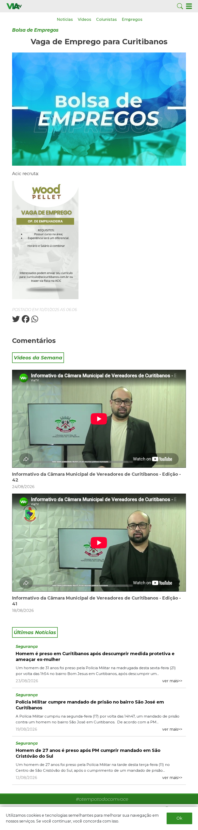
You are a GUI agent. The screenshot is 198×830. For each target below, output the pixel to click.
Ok (179, 818)
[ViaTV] (14, 6)
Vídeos (84, 19)
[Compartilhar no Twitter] (16, 320)
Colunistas (106, 19)
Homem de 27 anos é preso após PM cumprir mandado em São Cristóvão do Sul (88, 753)
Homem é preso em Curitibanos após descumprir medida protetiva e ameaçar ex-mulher (95, 656)
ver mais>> (172, 681)
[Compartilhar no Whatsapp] (34, 320)
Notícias (65, 19)
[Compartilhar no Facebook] (25, 320)
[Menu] (189, 6)
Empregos (132, 19)
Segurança (27, 646)
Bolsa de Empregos (35, 30)
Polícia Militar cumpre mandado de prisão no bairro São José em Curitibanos (90, 705)
